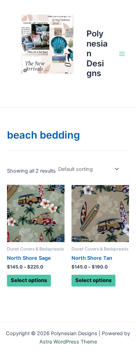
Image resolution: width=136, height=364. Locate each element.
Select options (29, 280)
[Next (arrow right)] (124, 182)
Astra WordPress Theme (68, 342)
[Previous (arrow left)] (12, 182)
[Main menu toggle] (122, 53)
